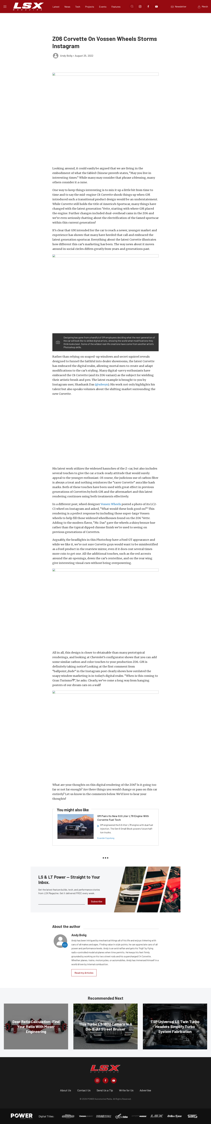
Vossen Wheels (111, 504)
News (67, 6)
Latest (56, 6)
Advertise (145, 1090)
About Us (65, 1090)
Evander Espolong (105, 838)
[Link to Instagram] (140, 6)
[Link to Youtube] (156, 6)
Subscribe (96, 901)
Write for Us (126, 1090)
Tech (77, 6)
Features (115, 6)
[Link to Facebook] (148, 6)
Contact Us (84, 1090)
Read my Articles (84, 972)
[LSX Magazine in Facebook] (105, 1080)
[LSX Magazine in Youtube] (114, 1080)
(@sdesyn (101, 384)
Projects (89, 6)
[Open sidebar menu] (5, 6)
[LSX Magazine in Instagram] (97, 1080)
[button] (105, 118)
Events (102, 6)
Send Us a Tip (105, 1090)
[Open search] (132, 6)
